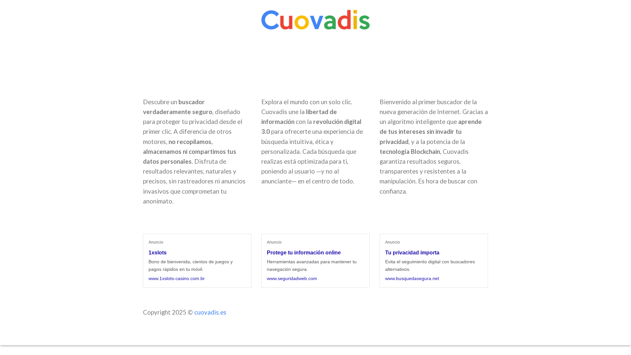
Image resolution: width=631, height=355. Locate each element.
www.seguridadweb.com (292, 278)
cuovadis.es (210, 312)
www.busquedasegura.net (412, 278)
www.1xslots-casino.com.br (177, 278)
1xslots (158, 252)
